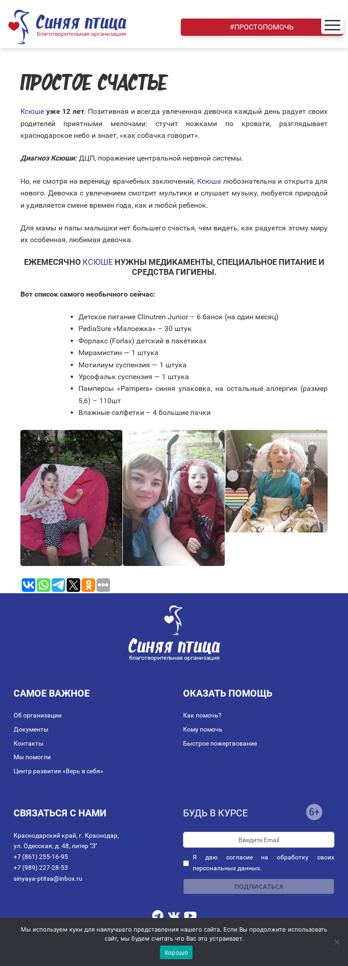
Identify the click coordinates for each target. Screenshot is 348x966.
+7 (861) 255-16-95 (41, 856)
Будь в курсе (215, 813)
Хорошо (176, 952)
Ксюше (32, 111)
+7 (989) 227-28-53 (41, 867)
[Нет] (336, 941)
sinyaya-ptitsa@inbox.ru (48, 878)
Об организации (38, 715)
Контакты (29, 743)
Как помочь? (202, 715)
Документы (31, 729)
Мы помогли (32, 757)
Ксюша (209, 181)
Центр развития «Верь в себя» (58, 771)
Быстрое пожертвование (220, 743)
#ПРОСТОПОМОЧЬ (262, 27)
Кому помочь (202, 729)
